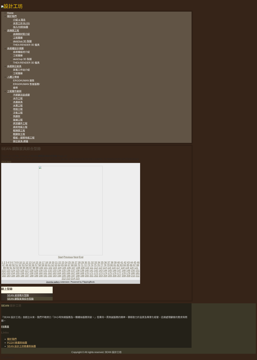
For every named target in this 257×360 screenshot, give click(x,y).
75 (95, 265)
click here (6, 161)
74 (92, 265)
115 (109, 268)
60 (46, 265)
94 (20, 268)
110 (87, 268)
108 (78, 268)
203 (101, 276)
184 (13, 276)
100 (41, 268)
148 (124, 270)
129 (36, 270)
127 (27, 270)
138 (78, 270)
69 (75, 265)
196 (68, 276)
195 (64, 276)
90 (7, 268)
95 (24, 268)
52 (20, 265)
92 (14, 268)
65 (62, 265)
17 (43, 262)
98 (34, 268)
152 (4, 273)
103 (55, 268)
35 (102, 262)
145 (110, 270)
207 (119, 276)
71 (82, 265)
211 (138, 276)
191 (45, 276)
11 (23, 262)
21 (56, 262)
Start (60, 257)
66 (65, 265)
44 (131, 262)
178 (124, 273)
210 (133, 276)
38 (112, 262)
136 (68, 270)
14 (33, 262)
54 (26, 265)
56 (33, 265)
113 (100, 268)
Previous (68, 257)
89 (4, 268)
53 (23, 265)
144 (105, 270)
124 (13, 270)
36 (105, 262)
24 (66, 262)
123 (8, 270)
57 (36, 265)
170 (87, 273)
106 (69, 268)
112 (96, 268)
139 (82, 270)
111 (91, 268)
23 (63, 262)
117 (118, 268)
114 (105, 268)
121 (136, 268)
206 (115, 276)
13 (30, 262)
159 (36, 273)
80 (111, 265)
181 (137, 273)
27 (76, 262)
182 (4, 276)
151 (137, 270)
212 (64, 278)
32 (92, 262)
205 (110, 276)
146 (114, 270)
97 (30, 268)
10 (20, 262)
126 (22, 270)
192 (50, 276)
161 (45, 273)
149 (128, 270)
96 (27, 268)
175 (110, 273)
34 (99, 262)
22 (59, 262)
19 (49, 262)
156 (22, 273)
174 (105, 273)
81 (114, 265)
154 (13, 273)
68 (72, 265)
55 (29, 265)
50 (13, 265)
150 (133, 270)
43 (128, 262)
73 (88, 265)
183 (9, 276)
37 (108, 262)
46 (138, 262)
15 (36, 262)
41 (121, 262)
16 (40, 262)
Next (75, 257)
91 (11, 268)
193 (55, 276)
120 (132, 268)
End (81, 257)
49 (10, 265)
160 (41, 273)
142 (96, 270)
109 (83, 268)
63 (56, 265)
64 (59, 265)
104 (60, 268)
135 (64, 270)
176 (114, 273)
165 (64, 273)
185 (18, 276)
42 (125, 262)
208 (124, 276)
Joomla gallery (53, 282)
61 (49, 265)
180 (133, 273)
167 (73, 273)
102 (50, 268)
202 (96, 276)
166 (68, 273)
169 (82, 273)
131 (45, 270)
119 (127, 268)
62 (52, 265)
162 (50, 273)
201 (92, 276)
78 (105, 265)
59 (42, 265)
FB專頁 (5, 326)
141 (91, 270)
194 (59, 276)
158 (31, 273)
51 (16, 265)
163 (55, 273)
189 (36, 276)
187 (27, 276)
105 (64, 268)
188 (32, 276)
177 (119, 273)
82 (118, 265)
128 (31, 270)
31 (89, 262)
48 (7, 265)
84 (124, 265)
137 (73, 270)
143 (101, 270)
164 (59, 273)
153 (8, 273)
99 (37, 268)
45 (135, 262)
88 (137, 265)
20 (53, 262)
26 (72, 262)
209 (128, 276)
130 (41, 270)
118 (123, 268)
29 (82, 262)
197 (73, 276)
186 (22, 276)
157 (27, 273)
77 (101, 265)
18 (46, 262)
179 (128, 273)
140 (87, 270)
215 (78, 278)
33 (95, 262)
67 (69, 265)
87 (134, 265)
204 (105, 276)
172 (96, 273)
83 (121, 265)
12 (27, 262)
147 (119, 270)
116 (114, 268)
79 (108, 265)
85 (128, 265)
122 (4, 270)
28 (79, 262)
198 (78, 276)
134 (59, 270)
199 (82, 276)
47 (3, 265)
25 (69, 262)
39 (115, 262)
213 (68, 278)
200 (87, 276)
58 (39, 265)
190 (41, 276)
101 (46, 268)
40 (118, 262)
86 (131, 265)
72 (85, 265)
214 (73, 278)
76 (98, 265)
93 (17, 268)
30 (85, 262)
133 (55, 270)
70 (78, 265)
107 (73, 268)
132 (50, 270)
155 (18, 273)
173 (101, 273)
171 (91, 273)
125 (18, 270)
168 (78, 273)
